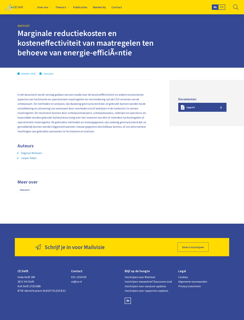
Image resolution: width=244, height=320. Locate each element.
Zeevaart (25, 189)
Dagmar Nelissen (31, 153)
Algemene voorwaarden (192, 281)
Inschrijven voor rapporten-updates (146, 290)
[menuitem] (43, 7)
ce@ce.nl (76, 281)
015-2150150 (78, 277)
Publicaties (80, 7)
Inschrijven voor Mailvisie (140, 277)
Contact (116, 7)
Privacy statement (189, 286)
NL (215, 7)
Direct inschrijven (193, 247)
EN (221, 7)
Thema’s (60, 7)
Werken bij (99, 7)
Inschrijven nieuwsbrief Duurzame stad (148, 281)
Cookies (183, 277)
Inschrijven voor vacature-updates (145, 286)
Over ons (42, 7)
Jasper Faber (29, 158)
